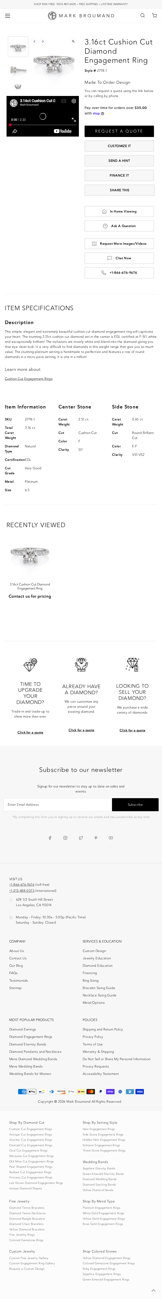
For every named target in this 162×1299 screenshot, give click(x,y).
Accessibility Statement (101, 1075)
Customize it (119, 146)
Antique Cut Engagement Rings (30, 1134)
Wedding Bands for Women (30, 1074)
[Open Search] (142, 16)
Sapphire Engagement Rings (102, 1274)
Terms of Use (93, 1044)
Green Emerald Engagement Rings (106, 1279)
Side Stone (125, 407)
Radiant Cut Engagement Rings (30, 1172)
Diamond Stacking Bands (99, 1184)
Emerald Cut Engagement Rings (30, 1145)
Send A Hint (119, 161)
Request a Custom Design (27, 1269)
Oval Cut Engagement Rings (28, 1150)
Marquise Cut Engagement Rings (31, 1156)
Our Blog (16, 966)
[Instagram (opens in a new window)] (65, 838)
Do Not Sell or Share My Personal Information (117, 1059)
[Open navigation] (7, 15)
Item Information (25, 407)
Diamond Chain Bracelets (26, 1224)
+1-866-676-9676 (123, 273)
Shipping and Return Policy (103, 1029)
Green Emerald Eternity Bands (103, 1174)
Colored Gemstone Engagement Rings (109, 1263)
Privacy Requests (96, 1066)
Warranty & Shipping (98, 1052)
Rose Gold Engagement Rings (103, 1224)
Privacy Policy (93, 1037)
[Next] (42, 41)
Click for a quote (30, 732)
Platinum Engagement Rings (101, 1208)
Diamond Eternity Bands (27, 1044)
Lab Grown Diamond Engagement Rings (36, 1183)
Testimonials (18, 981)
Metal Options (94, 1003)
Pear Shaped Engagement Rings (30, 1167)
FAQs (13, 973)
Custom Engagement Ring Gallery (32, 1263)
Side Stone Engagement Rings (103, 1134)
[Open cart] (154, 16)
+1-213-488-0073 (21, 891)
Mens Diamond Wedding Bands (33, 1059)
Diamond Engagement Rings (30, 1037)
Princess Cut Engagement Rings (31, 1177)
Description (19, 322)
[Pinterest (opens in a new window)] (96, 838)
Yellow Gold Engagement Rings (104, 1219)
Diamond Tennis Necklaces (27, 1213)
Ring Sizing (91, 981)
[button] (18, 46)
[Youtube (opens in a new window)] (110, 838)
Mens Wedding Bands (26, 1066)
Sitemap (15, 988)
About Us (16, 951)
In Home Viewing (123, 211)
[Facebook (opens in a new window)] (49, 838)
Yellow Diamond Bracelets (27, 1229)
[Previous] (34, 41)
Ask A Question (123, 226)
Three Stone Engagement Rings (104, 1150)
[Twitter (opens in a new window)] (80, 838)
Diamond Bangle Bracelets (27, 1219)
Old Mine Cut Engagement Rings (31, 1161)
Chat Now (123, 258)
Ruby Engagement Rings (99, 1269)
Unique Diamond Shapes (25, 1188)
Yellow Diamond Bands (98, 1190)
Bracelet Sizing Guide (99, 988)
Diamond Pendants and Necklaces (35, 1052)
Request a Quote (119, 131)
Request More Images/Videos (123, 244)
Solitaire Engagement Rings (101, 1145)
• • (81, 4)
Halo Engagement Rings (99, 1129)
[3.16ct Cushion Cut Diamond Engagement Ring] (30, 552)
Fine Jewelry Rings (22, 1235)
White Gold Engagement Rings (103, 1213)
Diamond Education (98, 966)
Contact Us (18, 958)
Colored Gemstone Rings (26, 1240)
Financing (90, 973)
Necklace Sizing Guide (99, 995)
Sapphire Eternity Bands (99, 1168)
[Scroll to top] (153, 1290)
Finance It (119, 175)
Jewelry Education (97, 958)
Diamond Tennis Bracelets (27, 1208)
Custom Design (94, 951)
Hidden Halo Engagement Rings (104, 1140)
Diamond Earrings (22, 1029)
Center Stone (74, 407)
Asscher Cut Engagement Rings (30, 1140)
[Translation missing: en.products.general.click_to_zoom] (73, 41)
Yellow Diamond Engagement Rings (106, 1258)
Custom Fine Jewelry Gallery (29, 1258)
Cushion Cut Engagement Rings (29, 379)
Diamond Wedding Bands (99, 1179)
